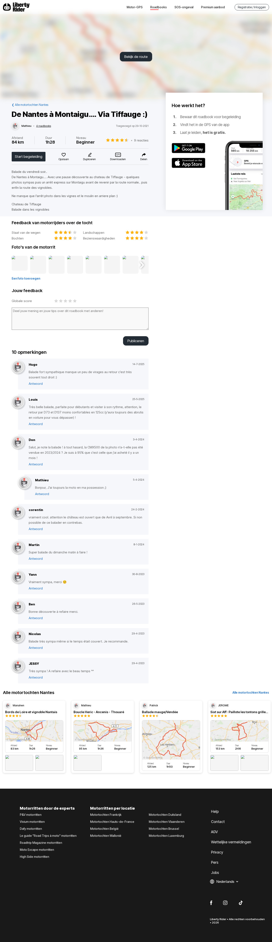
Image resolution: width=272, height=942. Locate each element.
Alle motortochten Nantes (250, 692)
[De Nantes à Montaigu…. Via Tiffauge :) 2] (38, 265)
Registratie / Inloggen (252, 7)
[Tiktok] (240, 903)
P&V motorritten (30, 814)
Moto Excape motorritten (37, 849)
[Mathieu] (15, 126)
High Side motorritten (34, 856)
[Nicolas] (18, 636)
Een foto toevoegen (26, 278)
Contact (218, 822)
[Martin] (18, 547)
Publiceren (136, 341)
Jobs (215, 873)
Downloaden (118, 159)
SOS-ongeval (183, 7)
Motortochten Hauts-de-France (112, 821)
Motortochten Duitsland (165, 814)
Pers (214, 862)
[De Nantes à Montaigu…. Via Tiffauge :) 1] (20, 265)
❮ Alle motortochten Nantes (30, 104)
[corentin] (18, 512)
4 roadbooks (43, 126)
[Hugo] (18, 367)
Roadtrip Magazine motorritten (41, 842)
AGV (214, 832)
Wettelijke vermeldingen (231, 842)
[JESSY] (18, 666)
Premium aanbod (213, 7)
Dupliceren (89, 159)
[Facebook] (211, 903)
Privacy (217, 852)
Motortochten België (104, 828)
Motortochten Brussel (164, 828)
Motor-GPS (135, 7)
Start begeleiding (28, 156)
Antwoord (36, 383)
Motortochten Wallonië (105, 835)
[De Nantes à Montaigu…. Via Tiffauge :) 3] (57, 265)
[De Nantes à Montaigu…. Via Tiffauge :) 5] (94, 265)
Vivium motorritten (32, 821)
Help (215, 811)
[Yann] (18, 577)
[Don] (18, 442)
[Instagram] (225, 903)
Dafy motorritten (31, 828)
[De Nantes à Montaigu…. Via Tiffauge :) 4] (75, 265)
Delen (143, 159)
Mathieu (26, 126)
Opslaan (63, 159)
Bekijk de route (136, 57)
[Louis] (18, 402)
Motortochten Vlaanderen (166, 821)
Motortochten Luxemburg (166, 835)
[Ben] (18, 606)
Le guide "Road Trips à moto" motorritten (48, 835)
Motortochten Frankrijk (106, 814)
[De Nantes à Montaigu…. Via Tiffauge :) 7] (131, 265)
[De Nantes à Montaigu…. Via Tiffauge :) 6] (112, 265)
